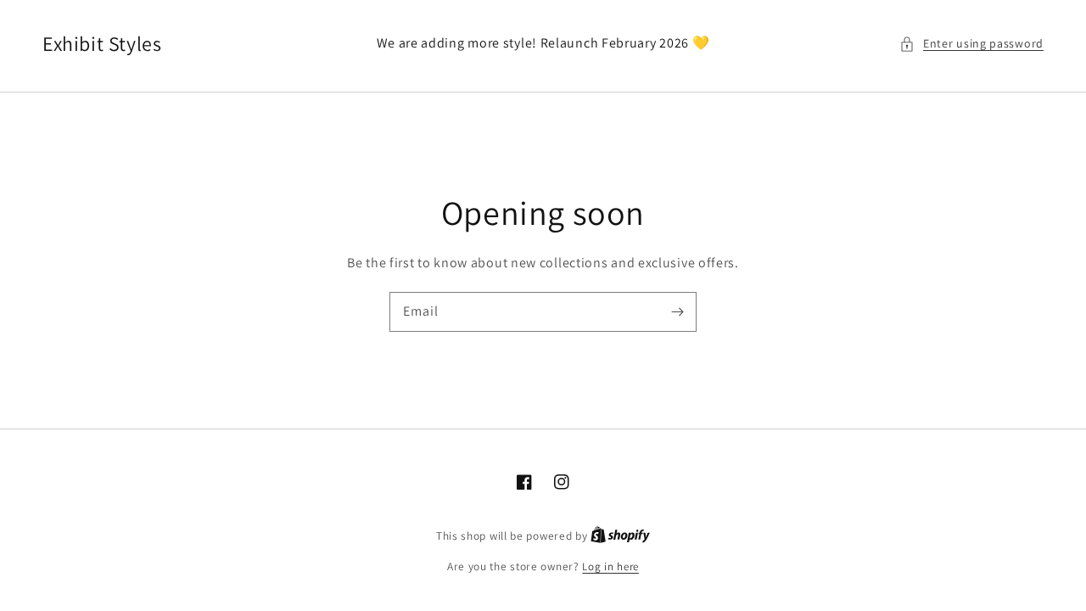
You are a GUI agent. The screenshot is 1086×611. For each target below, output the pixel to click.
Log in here (610, 566)
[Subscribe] (677, 311)
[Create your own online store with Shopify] (620, 536)
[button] (971, 43)
